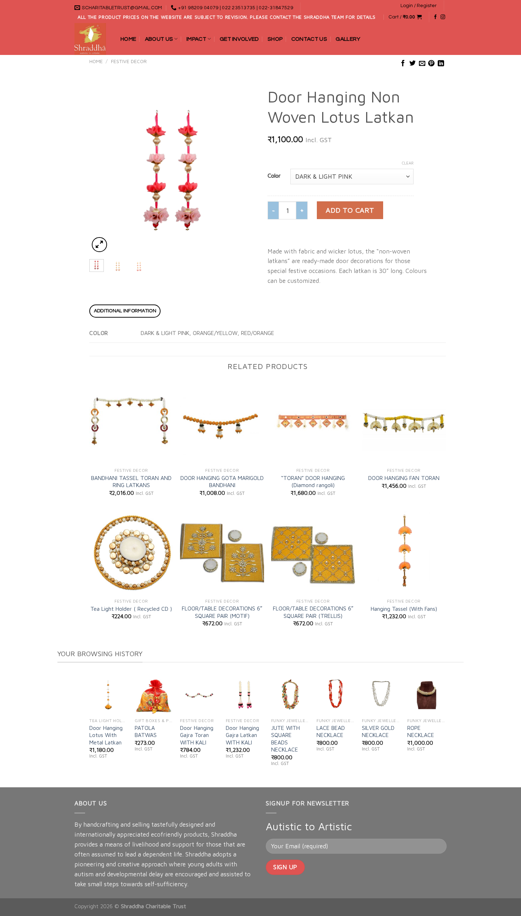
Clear (408, 163)
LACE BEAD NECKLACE (330, 731)
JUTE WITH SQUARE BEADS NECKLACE (285, 739)
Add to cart (350, 210)
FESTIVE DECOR (129, 61)
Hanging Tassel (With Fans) (404, 608)
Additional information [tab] (125, 310)
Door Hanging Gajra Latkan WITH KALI (242, 735)
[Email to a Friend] (422, 63)
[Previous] (101, 170)
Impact (196, 39)
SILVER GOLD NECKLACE (378, 731)
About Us (159, 39)
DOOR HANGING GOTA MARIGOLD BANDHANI (222, 481)
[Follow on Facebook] (435, 17)
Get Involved (239, 39)
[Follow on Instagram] (443, 17)
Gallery (348, 39)
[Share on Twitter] (412, 63)
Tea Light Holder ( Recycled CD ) (131, 608)
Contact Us (309, 39)
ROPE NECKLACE (420, 731)
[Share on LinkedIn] (441, 63)
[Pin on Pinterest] (431, 63)
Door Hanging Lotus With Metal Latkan (106, 735)
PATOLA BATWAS (146, 731)
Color (274, 175)
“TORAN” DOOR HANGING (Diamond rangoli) (313, 481)
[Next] (244, 170)
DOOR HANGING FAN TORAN (403, 478)
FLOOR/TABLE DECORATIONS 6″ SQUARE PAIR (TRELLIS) (313, 612)
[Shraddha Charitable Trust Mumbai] (92, 39)
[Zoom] (99, 244)
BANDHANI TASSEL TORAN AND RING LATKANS (131, 481)
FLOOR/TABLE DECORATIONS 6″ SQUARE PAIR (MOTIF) (222, 612)
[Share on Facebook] (403, 63)
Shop (275, 39)
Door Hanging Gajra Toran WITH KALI (196, 735)
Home (128, 39)
